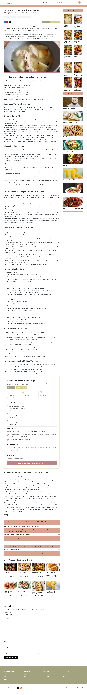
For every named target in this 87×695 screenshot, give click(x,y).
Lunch (51, 2)
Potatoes (6, 83)
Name (6, 641)
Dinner (39, 2)
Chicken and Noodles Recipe (68, 42)
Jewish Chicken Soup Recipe (68, 57)
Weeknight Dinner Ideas (24, 17)
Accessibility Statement (68, 671)
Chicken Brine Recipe (67, 26)
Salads (25, 669)
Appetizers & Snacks (9, 669)
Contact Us (65, 669)
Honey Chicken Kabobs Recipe (77, 89)
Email (6, 647)
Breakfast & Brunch (9, 671)
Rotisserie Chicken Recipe (68, 89)
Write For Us (46, 671)
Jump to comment (22, 387)
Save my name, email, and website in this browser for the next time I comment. (29, 654)
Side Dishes (59, 2)
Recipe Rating (8, 612)
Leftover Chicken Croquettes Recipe (77, 58)
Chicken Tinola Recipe (68, 74)
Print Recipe (46, 22)
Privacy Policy (47, 676)
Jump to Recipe (55, 22)
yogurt (22, 131)
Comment (7, 618)
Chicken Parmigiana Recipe (77, 26)
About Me (46, 669)
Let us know (35, 463)
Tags (25, 676)
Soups (9, 5)
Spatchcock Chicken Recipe (78, 74)
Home (5, 5)
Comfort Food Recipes (10, 17)
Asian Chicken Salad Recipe (77, 42)
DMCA (64, 676)
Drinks (45, 2)
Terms (64, 674)
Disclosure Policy (48, 674)
